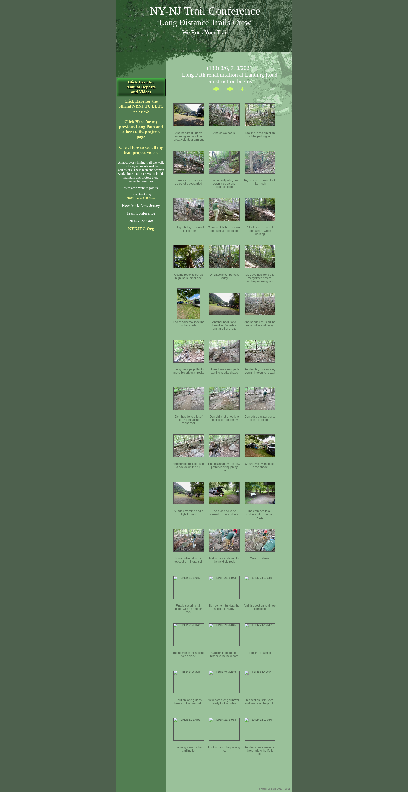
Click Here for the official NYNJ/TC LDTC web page (141, 106)
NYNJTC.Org (141, 228)
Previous (218, 90)
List (244, 90)
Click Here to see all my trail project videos (141, 150)
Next (231, 90)
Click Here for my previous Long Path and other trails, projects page (141, 129)
